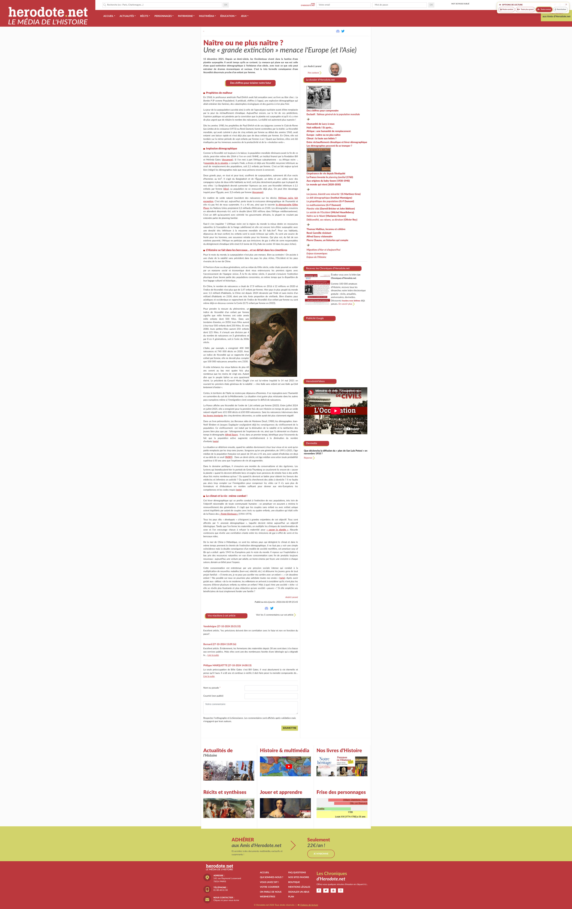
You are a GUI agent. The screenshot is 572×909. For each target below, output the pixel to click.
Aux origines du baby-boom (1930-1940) (328, 181)
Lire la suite (213, 655)
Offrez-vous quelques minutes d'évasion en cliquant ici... (342, 884)
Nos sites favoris (298, 877)
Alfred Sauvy (231, 435)
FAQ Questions (297, 872)
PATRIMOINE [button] (185, 16)
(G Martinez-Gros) (334, 194)
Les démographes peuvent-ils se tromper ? (329, 146)
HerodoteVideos (315, 381)
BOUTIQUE (294, 882)
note (215, 441)
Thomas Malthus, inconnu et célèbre (326, 229)
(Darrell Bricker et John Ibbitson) (331, 209)
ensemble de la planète (216, 163)
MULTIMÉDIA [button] (206, 16)
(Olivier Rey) (332, 220)
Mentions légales (299, 887)
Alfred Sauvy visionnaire (320, 236)
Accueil (264, 872)
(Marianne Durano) (326, 216)
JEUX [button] (244, 16)
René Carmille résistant (319, 233)
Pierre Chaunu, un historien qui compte (327, 240)
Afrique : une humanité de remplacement (329, 131)
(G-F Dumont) (330, 201)
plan (291, 897)
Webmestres (267, 897)
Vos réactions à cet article (222, 615)
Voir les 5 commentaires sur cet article (275, 615)
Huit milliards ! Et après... (320, 127)
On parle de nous (270, 892)
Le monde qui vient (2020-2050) (324, 184)
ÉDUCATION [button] (227, 16)
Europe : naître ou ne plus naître (324, 135)
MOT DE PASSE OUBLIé (460, 4)
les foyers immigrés (213, 416)
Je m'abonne (321, 854)
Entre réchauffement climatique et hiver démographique (337, 142)
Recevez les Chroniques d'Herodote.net (328, 268)
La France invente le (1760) (330, 177)
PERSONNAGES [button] (163, 16)
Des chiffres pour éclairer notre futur (250, 83)
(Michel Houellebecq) (330, 212)
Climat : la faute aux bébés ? (321, 138)
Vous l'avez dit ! (269, 882)
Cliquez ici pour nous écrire (226, 900)
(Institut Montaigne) (329, 198)
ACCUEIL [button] (108, 16)
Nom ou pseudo (211, 688)
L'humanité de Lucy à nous (320, 124)
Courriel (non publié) (213, 696)
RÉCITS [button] (144, 16)
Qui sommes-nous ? (271, 877)
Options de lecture (309, 905)
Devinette (311, 443)
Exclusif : (333, 114)
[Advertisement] (335, 349)
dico (226, 189)
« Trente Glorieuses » (228, 514)
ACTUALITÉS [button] (127, 16)
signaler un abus (298, 892)
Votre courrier (269, 887)
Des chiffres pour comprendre (323, 110)
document (227, 160)
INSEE (229, 457)
